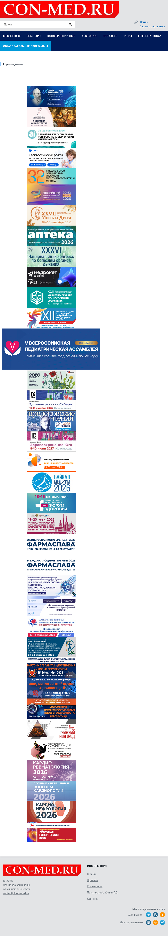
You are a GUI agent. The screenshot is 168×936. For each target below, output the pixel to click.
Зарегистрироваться (152, 26)
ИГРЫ (128, 36)
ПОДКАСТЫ (110, 36)
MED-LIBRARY (11, 36)
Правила (92, 880)
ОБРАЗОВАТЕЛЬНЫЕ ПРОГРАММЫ (25, 46)
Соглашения (94, 886)
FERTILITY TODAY (149, 36)
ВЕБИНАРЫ (34, 36)
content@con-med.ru (16, 893)
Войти (144, 22)
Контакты (92, 898)
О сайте (92, 874)
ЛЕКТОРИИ (89, 36)
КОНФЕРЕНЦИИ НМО (61, 36)
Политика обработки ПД (102, 892)
